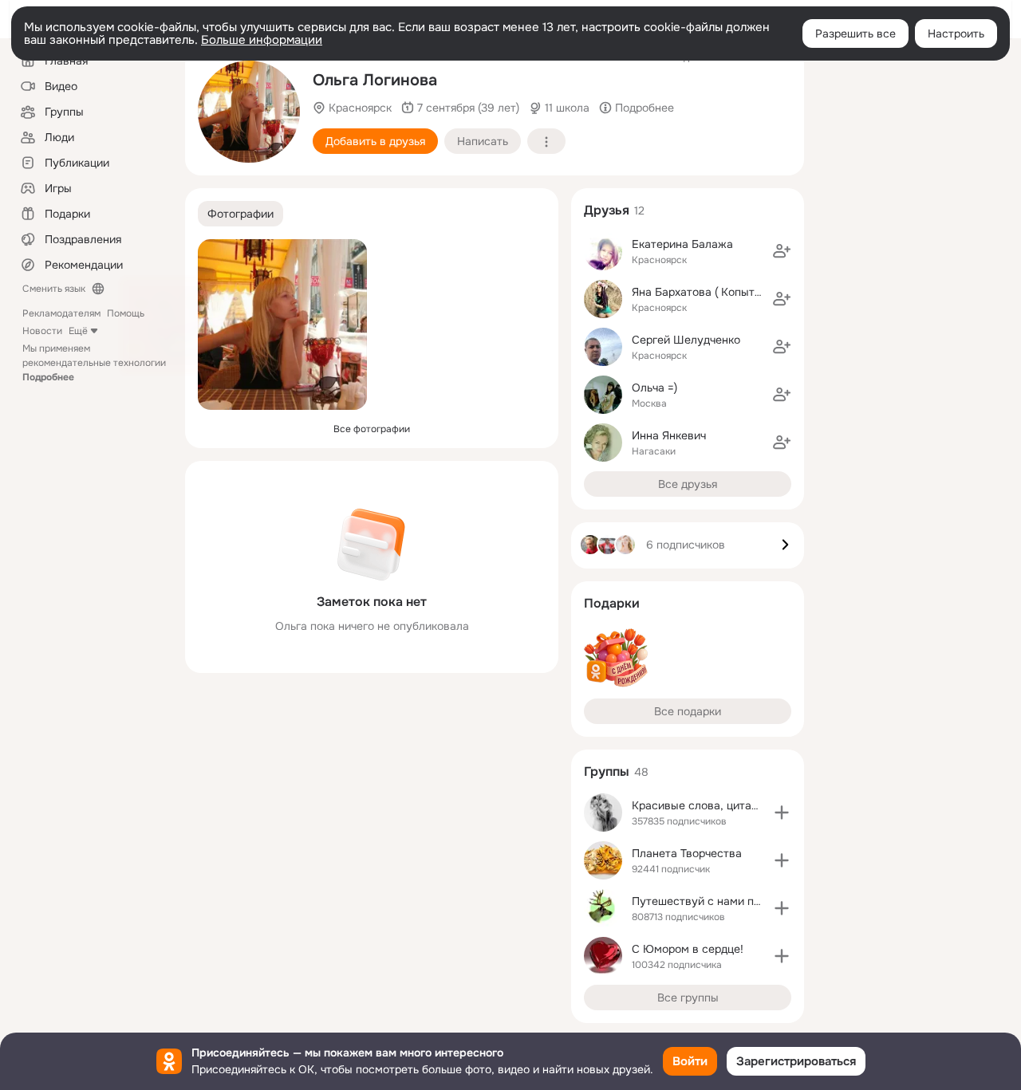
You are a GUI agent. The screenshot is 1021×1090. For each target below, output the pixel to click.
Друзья (606, 210)
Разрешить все (855, 33)
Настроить (956, 33)
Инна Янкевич (669, 435)
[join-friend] (781, 251)
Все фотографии (371, 429)
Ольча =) (654, 387)
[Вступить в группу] (781, 812)
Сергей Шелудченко (686, 340)
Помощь (125, 313)
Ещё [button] (78, 331)
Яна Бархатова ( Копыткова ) (709, 292)
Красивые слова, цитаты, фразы (719, 805)
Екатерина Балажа (682, 244)
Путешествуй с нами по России (717, 901)
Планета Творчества (687, 853)
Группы (606, 771)
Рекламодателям (61, 313)
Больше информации (261, 40)
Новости (42, 331)
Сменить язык (53, 288)
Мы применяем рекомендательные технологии (94, 363)
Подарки (612, 603)
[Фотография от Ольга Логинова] (249, 112)
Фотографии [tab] (240, 214)
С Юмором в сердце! (687, 949)
